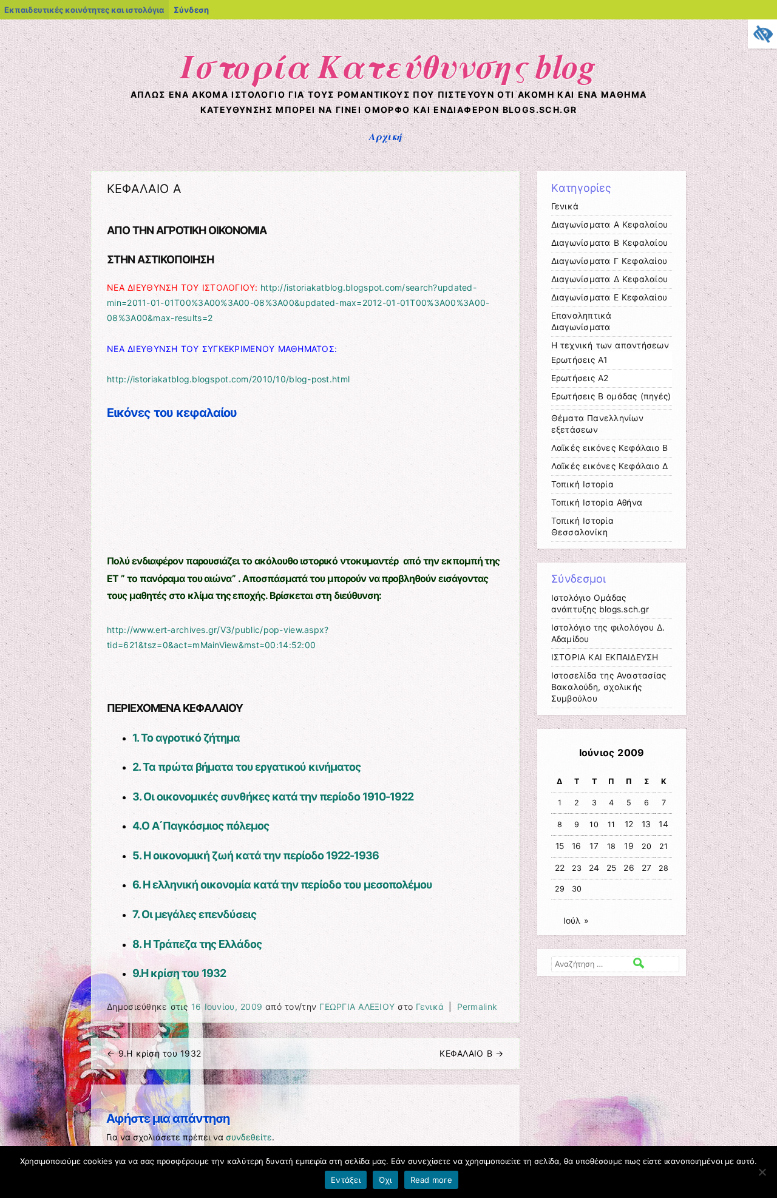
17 (594, 846)
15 (560, 846)
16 (577, 846)
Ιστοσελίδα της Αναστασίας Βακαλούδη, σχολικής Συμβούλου (609, 687)
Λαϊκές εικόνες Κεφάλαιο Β (609, 448)
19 (629, 846)
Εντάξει (346, 1180)
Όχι (385, 1180)
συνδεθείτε (249, 1137)
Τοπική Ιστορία (582, 484)
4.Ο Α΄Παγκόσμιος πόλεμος (200, 825)
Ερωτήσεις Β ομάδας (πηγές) (611, 396)
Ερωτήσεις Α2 (580, 378)
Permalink (477, 1006)
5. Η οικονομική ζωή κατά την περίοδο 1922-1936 (255, 855)
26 (628, 868)
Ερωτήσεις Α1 (579, 360)
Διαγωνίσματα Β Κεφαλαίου (609, 243)
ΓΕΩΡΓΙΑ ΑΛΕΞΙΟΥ (357, 1006)
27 (647, 868)
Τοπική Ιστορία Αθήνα (597, 502)
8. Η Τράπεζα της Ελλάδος (196, 944)
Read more (431, 1180)
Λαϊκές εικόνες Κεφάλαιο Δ (609, 466)
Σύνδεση (191, 10)
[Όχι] (762, 1172)
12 (629, 824)
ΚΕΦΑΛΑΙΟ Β (471, 1053)
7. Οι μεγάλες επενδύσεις (194, 914)
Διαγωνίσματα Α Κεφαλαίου (609, 224)
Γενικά (430, 1006)
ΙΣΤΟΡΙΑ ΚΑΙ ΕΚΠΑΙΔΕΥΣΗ (605, 657)
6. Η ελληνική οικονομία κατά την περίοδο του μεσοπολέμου (282, 884)
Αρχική (385, 136)
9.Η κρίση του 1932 (179, 973)
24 (594, 868)
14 (663, 824)
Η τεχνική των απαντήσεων (610, 345)
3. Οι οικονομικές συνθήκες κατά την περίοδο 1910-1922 (272, 796)
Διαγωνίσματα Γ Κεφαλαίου (609, 261)
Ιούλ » (575, 921)
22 (560, 868)
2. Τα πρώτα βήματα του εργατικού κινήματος (246, 766)
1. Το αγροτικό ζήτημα (186, 737)
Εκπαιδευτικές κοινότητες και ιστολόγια (84, 10)
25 (611, 868)
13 (646, 824)
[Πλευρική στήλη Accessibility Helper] (762, 34)
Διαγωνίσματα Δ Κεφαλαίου (609, 279)
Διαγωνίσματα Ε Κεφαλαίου (609, 297)
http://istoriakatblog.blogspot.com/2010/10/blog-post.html (228, 379)
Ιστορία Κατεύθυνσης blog (388, 65)
